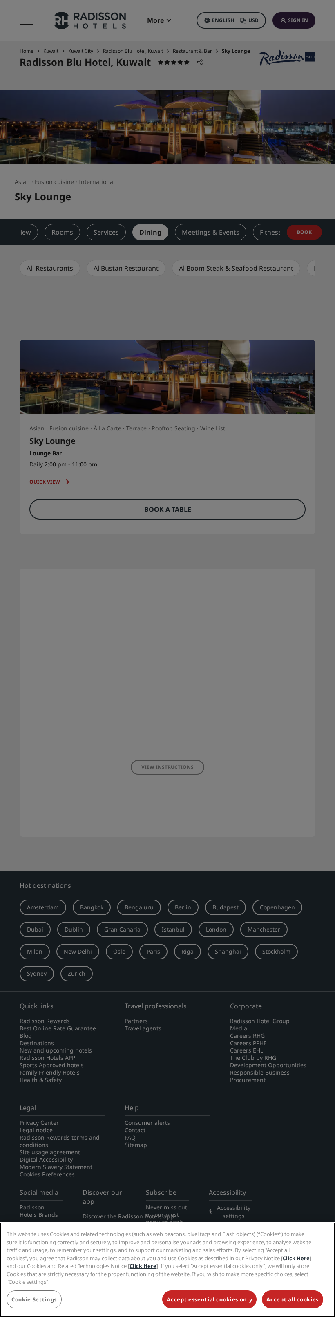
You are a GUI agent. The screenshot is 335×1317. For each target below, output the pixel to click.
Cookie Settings (34, 1299)
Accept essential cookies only (209, 1299)
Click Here (296, 1258)
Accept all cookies (292, 1299)
